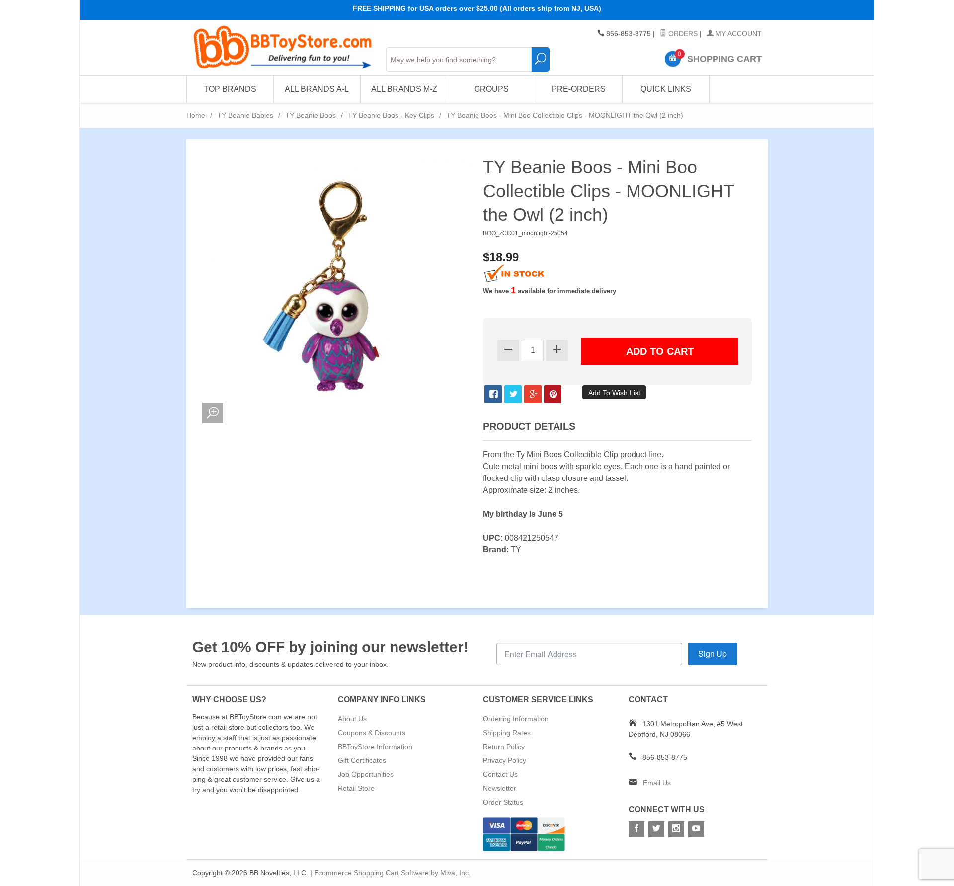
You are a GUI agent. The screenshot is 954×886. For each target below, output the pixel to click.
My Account (738, 34)
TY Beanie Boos (310, 115)
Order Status (503, 802)
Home (195, 115)
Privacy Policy (504, 760)
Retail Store (356, 788)
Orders (682, 34)
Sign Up (712, 653)
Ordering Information (516, 719)
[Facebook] (636, 829)
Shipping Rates (507, 733)
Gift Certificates (362, 760)
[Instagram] (676, 829)
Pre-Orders (579, 89)
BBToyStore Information (375, 746)
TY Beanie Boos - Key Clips (391, 115)
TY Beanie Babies (245, 115)
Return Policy (504, 746)
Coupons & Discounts (371, 733)
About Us (352, 719)
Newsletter (499, 788)
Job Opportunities (366, 774)
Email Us (657, 783)
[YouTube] (696, 829)
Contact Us (500, 774)
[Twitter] (656, 829)
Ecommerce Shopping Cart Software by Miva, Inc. (392, 873)
